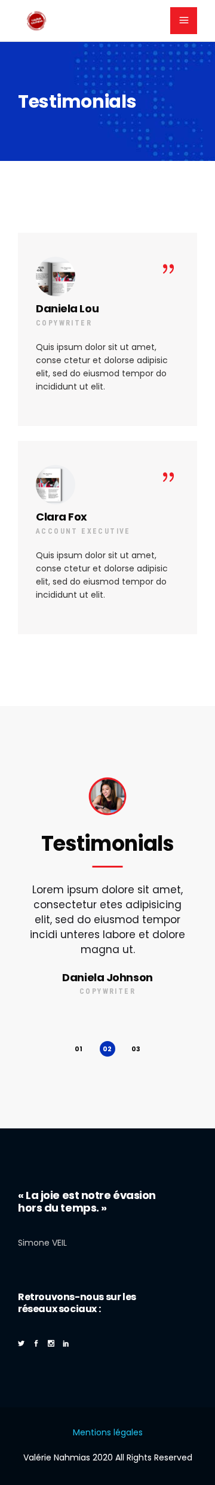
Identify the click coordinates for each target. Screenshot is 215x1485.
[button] (79, 1049)
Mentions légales (108, 1432)
